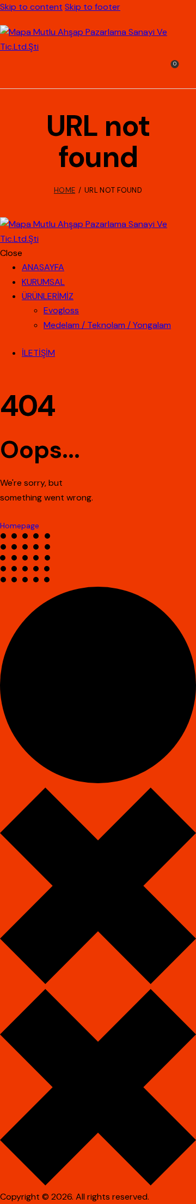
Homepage (19, 526)
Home (64, 190)
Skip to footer (92, 7)
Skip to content (31, 7)
